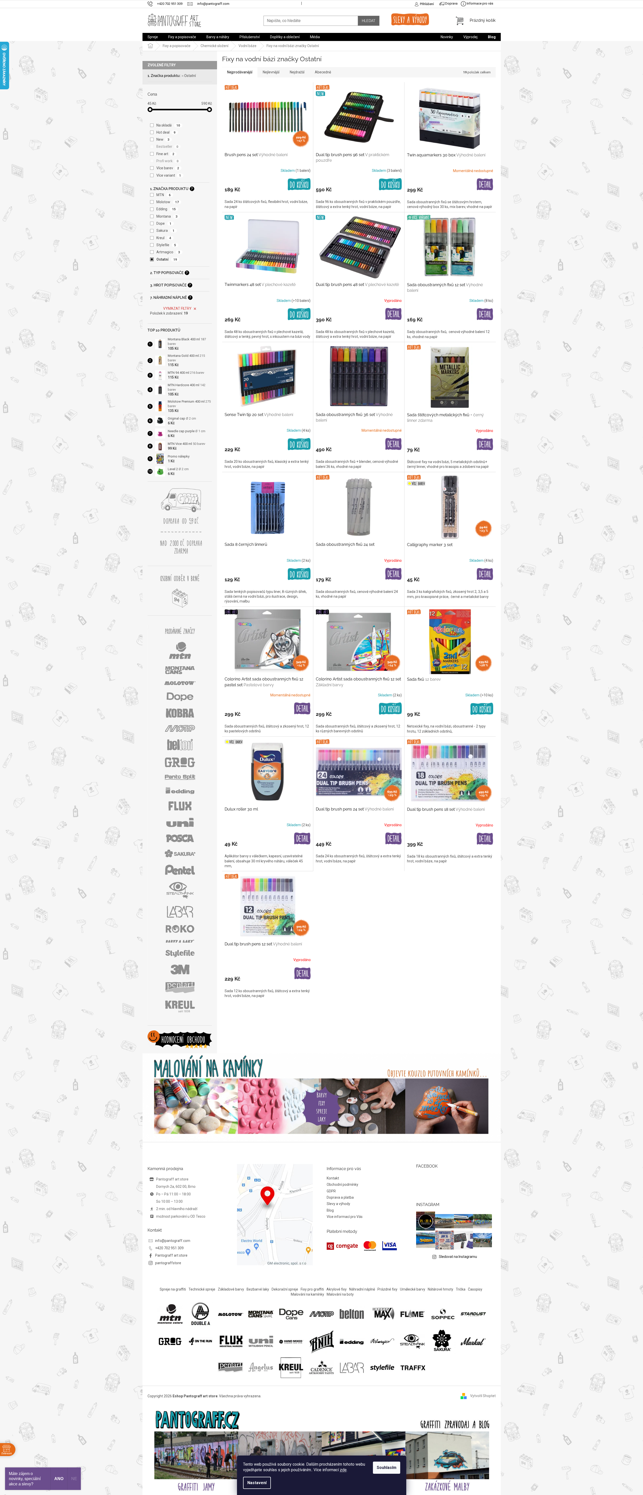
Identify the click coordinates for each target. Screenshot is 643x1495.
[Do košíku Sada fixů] (481, 709)
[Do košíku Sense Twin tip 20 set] (299, 444)
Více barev (167, 168)
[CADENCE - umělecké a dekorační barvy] (321, 1367)
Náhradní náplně (362, 1289)
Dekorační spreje (285, 1289)
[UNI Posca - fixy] (261, 1341)
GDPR (331, 1191)
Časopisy (475, 1289)
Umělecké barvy (412, 1289)
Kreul (163, 238)
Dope (164, 223)
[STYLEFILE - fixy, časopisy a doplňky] (382, 1367)
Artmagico (168, 252)
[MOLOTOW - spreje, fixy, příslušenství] (230, 1314)
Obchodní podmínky (342, 1184)
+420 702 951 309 (169, 1248)
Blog (330, 1210)
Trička (460, 1289)
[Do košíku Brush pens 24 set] (299, 184)
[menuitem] (152, 37)
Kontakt (333, 1178)
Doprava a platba (340, 1197)
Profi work (167, 161)
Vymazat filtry (177, 308)
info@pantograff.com (172, 1241)
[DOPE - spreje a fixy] (291, 1314)
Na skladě (168, 125)
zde (343, 1469)
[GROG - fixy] (170, 1341)
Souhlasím (386, 1467)
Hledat (368, 21)
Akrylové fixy (336, 1289)
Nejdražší (297, 72)
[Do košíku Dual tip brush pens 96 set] (390, 184)
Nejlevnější (271, 72)
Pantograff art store (171, 1255)
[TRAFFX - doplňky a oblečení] (412, 1367)
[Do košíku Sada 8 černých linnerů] (299, 574)
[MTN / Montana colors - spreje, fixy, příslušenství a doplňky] (170, 1314)
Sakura (165, 231)
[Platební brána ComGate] (362, 1246)
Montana (167, 216)
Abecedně (323, 72)
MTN (163, 195)
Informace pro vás (479, 3)
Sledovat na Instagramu (458, 1257)
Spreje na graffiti (173, 1289)
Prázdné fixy (387, 1289)
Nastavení (257, 1482)
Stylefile (166, 245)
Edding (166, 209)
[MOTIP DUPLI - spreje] (321, 1314)
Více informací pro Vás (345, 1217)
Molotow (167, 202)
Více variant (168, 175)
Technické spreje (201, 1289)
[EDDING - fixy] (352, 1341)
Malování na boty (340, 1294)
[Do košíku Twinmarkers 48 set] (299, 314)
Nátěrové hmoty (440, 1289)
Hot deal (166, 132)
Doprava (451, 3)
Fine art (165, 154)
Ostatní (190, 76)
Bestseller (167, 146)
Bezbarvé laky (258, 1289)
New (163, 139)
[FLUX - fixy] (230, 1341)
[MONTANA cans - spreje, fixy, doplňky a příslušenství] (261, 1314)
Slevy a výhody (338, 1204)
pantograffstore (168, 1263)
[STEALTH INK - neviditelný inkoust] (412, 1341)
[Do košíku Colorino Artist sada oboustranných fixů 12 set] (390, 708)
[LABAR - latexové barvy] (352, 1367)
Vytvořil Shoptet (483, 1396)
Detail (485, 184)
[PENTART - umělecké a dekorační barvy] (230, 1367)
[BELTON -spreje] (352, 1314)
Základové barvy (231, 1289)
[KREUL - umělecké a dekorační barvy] (291, 1367)
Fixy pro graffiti (312, 1289)
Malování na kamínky (307, 1294)
